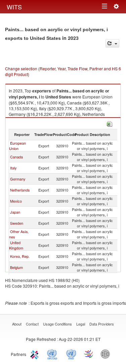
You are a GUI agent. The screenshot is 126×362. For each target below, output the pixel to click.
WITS (14, 6)
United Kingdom (16, 245)
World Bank (107, 353)
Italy (13, 167)
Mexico (16, 201)
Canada (16, 156)
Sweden (16, 223)
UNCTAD (53, 353)
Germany (18, 179)
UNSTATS (71, 353)
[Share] (112, 43)
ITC (35, 353)
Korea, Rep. (20, 256)
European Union (17, 145)
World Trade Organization (89, 353)
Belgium (16, 267)
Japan (15, 212)
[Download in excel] (109, 123)
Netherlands (20, 190)
